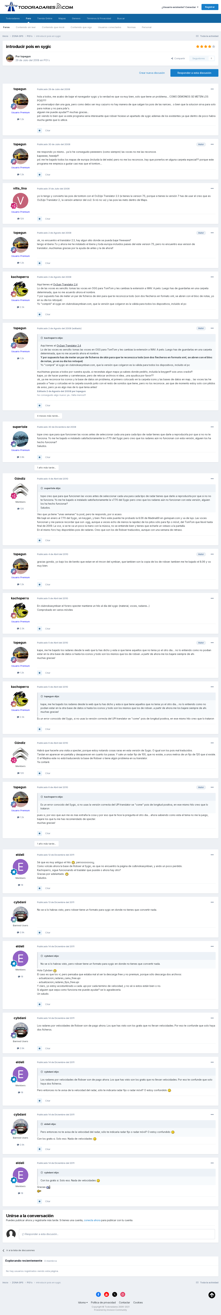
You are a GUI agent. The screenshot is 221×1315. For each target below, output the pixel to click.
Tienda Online (44, 18)
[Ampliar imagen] (73, 862)
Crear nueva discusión (152, 72)
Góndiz (20, 478)
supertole (20, 427)
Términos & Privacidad (99, 18)
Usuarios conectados (109, 27)
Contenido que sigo (81, 27)
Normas (131, 27)
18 (21, 884)
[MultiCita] (39, 130)
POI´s (47, 60)
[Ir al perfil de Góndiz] (20, 491)
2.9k (21, 932)
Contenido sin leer (26, 27)
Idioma (82, 1302)
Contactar (124, 1302)
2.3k (21, 307)
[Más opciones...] (212, 89)
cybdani (20, 902)
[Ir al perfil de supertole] (20, 439)
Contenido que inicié (53, 27)
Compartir (179, 58)
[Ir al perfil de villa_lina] (20, 200)
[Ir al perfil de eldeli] (20, 867)
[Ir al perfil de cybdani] (20, 914)
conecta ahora (92, 1220)
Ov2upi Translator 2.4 (65, 284)
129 (22, 218)
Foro (28, 18)
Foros (6, 27)
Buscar (121, 18)
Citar (47, 130)
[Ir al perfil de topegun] (10, 58)
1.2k (21, 119)
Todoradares (13, 18)
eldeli (20, 854)
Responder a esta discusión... (42, 1234)
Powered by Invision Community (110, 1310)
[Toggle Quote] (42, 337)
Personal (146, 27)
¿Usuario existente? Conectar (179, 7)
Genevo (76, 18)
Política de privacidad (103, 1302)
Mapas (62, 18)
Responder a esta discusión (194, 72)
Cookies (138, 1302)
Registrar (210, 7)
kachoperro (20, 277)
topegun (25, 56)
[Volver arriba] (211, 1294)
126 (22, 508)
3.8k (21, 457)
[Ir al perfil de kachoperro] (20, 289)
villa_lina (20, 188)
